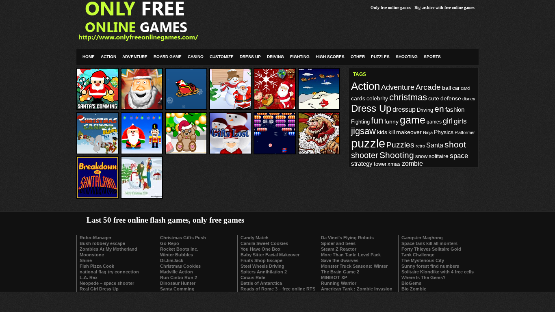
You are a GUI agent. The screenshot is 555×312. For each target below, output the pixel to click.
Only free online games (391, 7)
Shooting (407, 56)
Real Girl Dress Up (99, 288)
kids (382, 132)
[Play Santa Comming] (97, 107)
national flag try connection (109, 271)
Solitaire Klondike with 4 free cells (437, 271)
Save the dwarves (339, 260)
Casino (196, 56)
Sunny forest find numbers (430, 266)
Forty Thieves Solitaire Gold (431, 249)
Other (358, 56)
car (456, 88)
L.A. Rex (89, 277)
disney (468, 98)
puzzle (368, 143)
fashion (454, 109)
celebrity (377, 98)
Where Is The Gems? (423, 277)
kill (391, 132)
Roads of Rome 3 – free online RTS (278, 288)
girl (448, 121)
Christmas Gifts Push (183, 237)
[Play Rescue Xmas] (319, 107)
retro (420, 145)
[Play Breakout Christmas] (274, 151)
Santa (434, 145)
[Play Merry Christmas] (186, 151)
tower (380, 164)
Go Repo (169, 243)
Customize (222, 56)
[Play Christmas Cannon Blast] (97, 151)
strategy (362, 163)
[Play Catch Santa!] (230, 107)
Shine (86, 260)
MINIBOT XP (334, 277)
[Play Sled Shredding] (186, 107)
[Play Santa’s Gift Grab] (141, 107)
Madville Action (176, 271)
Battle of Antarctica (261, 283)
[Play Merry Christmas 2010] (141, 195)
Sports (432, 56)
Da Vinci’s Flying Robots (347, 237)
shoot (455, 144)
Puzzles (380, 56)
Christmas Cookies (180, 266)
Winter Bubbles (176, 254)
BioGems (411, 283)
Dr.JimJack (171, 260)
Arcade (428, 87)
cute (433, 98)
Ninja (428, 132)
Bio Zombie (413, 288)
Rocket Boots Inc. (179, 249)
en (439, 108)
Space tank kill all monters (429, 243)
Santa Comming (177, 288)
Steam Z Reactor (338, 249)
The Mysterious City (422, 260)
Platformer (465, 132)
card (465, 88)
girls (460, 121)
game (412, 120)
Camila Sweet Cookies (264, 243)
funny (391, 121)
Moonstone (92, 254)
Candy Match (255, 237)
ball (446, 87)
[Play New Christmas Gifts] (274, 107)
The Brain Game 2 (340, 271)
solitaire (439, 156)
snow (421, 156)
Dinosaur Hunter (177, 283)
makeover (409, 132)
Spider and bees (338, 243)
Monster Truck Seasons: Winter (354, 266)
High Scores (330, 56)
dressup (404, 109)
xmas (394, 164)
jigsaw (363, 131)
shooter (364, 155)
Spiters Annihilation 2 (264, 271)
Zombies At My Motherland (108, 249)
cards (358, 98)
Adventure (134, 56)
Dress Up (250, 56)
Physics (443, 132)
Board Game (168, 56)
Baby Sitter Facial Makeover (270, 254)
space (459, 156)
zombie (412, 163)
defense (450, 98)
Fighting (300, 56)
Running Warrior (338, 283)
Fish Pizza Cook (97, 266)
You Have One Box (260, 249)
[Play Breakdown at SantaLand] (97, 195)
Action (108, 56)
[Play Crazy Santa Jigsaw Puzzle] (319, 151)
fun (377, 120)
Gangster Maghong (422, 237)
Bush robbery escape (102, 243)
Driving (275, 56)
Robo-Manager (95, 237)
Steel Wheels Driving (262, 266)
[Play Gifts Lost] (230, 151)
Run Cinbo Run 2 (178, 277)
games (434, 121)
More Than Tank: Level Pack (351, 254)
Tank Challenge (417, 254)
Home (88, 56)
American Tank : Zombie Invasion (356, 288)
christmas (408, 97)
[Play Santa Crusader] (141, 151)
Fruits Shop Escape (261, 260)
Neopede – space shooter (107, 283)
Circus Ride (253, 277)
